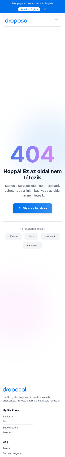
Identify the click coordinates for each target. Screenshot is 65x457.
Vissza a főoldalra (35, 208)
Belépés (7, 432)
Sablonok (50, 236)
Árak (31, 236)
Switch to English (29, 9)
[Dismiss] (45, 9)
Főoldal (14, 236)
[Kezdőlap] (17, 21)
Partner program (12, 453)
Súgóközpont (10, 427)
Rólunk (6, 448)
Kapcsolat (32, 245)
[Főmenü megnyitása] (56, 20)
